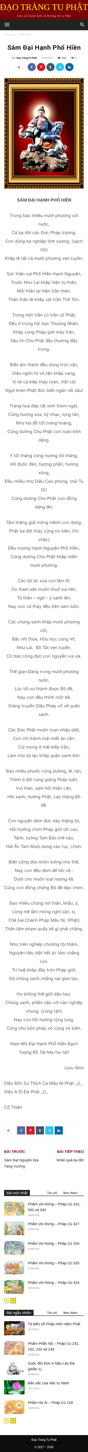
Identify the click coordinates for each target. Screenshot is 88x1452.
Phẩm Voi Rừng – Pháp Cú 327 (53, 1224)
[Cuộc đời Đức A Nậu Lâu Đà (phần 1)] (14, 1367)
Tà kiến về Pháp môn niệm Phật (54, 1324)
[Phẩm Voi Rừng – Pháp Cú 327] (14, 1228)
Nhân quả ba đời (70, 1160)
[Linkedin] (69, 67)
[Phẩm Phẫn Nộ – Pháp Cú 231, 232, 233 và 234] (14, 1348)
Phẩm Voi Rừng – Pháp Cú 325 (53, 1263)
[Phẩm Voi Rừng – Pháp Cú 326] (14, 1248)
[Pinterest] (41, 67)
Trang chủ (10, 34)
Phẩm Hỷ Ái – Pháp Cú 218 (50, 1403)
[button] (7, 24)
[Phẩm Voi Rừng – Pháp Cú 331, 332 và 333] (14, 1208)
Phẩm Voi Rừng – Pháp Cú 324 (53, 1283)
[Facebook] (32, 67)
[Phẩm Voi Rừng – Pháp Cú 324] (14, 1287)
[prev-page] (6, 1300)
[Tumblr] (50, 67)
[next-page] (13, 1300)
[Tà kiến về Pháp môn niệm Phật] (14, 1328)
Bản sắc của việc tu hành (48, 1383)
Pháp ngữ (24, 34)
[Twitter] (60, 67)
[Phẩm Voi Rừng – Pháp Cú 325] (14, 1267)
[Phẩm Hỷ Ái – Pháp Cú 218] (14, 1407)
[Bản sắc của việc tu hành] (14, 1387)
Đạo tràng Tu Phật (27, 57)
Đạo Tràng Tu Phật (44, 1439)
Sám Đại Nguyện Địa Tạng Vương (21, 1163)
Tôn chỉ (52, 1193)
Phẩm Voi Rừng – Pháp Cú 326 (53, 1243)
